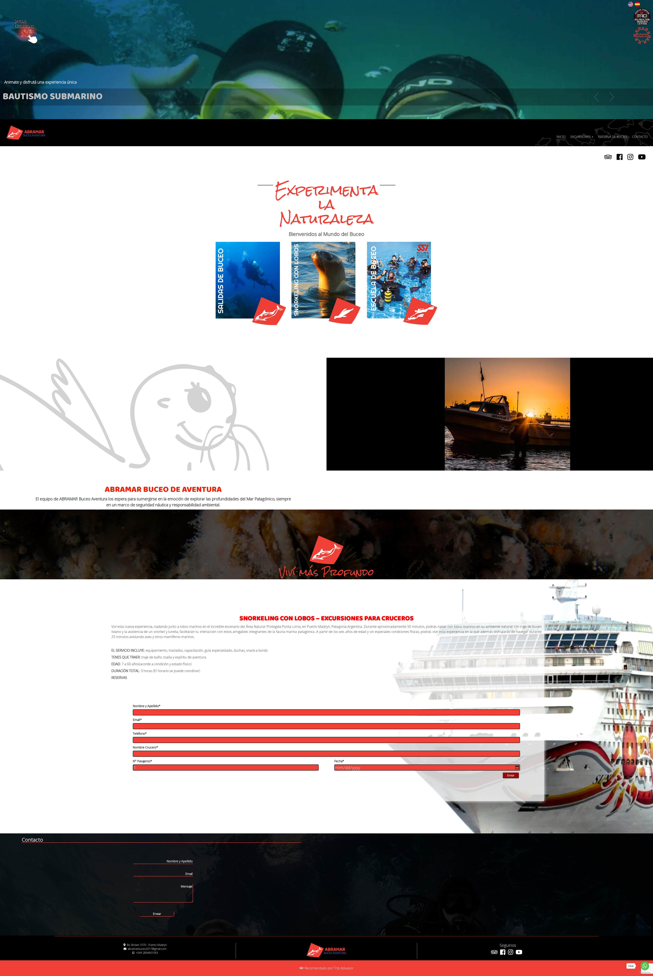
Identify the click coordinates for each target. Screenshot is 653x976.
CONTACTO (640, 137)
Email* (137, 720)
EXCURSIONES (581, 137)
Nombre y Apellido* (147, 706)
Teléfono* (140, 733)
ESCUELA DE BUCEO (612, 137)
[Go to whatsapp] (645, 966)
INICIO (560, 137)
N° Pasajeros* (142, 761)
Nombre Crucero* (145, 747)
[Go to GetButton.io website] (644, 972)
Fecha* (339, 761)
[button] (582, 97)
